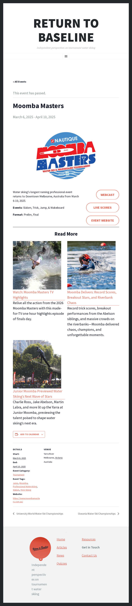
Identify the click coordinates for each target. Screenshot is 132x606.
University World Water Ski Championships (39, 513)
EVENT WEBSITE (102, 220)
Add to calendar (29, 434)
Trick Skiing (25, 489)
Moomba (23, 483)
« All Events (19, 81)
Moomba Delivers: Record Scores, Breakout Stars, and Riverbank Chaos (91, 297)
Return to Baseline (66, 30)
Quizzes (62, 563)
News (60, 555)
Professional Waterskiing (25, 486)
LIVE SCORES (103, 207)
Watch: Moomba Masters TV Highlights (33, 295)
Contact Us (89, 555)
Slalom (16, 489)
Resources (88, 539)
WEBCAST (107, 195)
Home (61, 539)
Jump (15, 483)
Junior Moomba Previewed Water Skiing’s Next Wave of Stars (37, 394)
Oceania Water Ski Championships (97, 513)
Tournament (18, 474)
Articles (62, 547)
